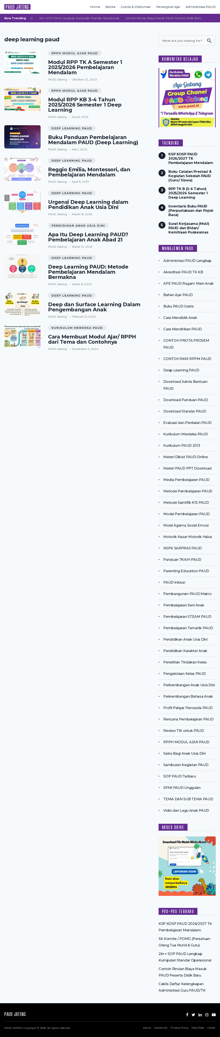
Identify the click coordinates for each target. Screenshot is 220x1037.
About (147, 1027)
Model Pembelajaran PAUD (186, 514)
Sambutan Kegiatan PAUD (185, 765)
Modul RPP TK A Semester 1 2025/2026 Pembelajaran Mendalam (85, 67)
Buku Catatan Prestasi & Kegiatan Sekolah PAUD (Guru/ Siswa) (189, 176)
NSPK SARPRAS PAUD (182, 548)
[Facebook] (187, 1014)
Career (211, 1027)
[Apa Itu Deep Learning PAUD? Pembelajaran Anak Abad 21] (22, 234)
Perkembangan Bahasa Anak (188, 696)
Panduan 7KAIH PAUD (182, 560)
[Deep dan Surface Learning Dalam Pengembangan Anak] (22, 304)
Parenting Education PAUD (186, 571)
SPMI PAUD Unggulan (182, 788)
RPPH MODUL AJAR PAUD (75, 53)
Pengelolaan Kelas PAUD (184, 674)
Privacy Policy (179, 1027)
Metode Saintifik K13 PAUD (186, 503)
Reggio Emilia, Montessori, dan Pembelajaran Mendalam (89, 172)
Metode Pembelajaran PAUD (187, 491)
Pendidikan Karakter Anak (185, 651)
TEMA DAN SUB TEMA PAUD (188, 799)
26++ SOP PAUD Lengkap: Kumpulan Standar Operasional (71, 18)
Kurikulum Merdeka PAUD (77, 327)
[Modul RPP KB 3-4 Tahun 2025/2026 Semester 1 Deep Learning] (22, 99)
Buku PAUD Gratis (178, 306)
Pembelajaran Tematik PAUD (188, 628)
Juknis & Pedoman (136, 7)
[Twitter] (193, 1014)
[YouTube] (214, 1014)
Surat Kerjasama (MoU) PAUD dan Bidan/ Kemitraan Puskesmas (188, 228)
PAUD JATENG (17, 7)
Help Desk (198, 1027)
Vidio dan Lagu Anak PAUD (186, 810)
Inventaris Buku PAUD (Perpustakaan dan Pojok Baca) (190, 210)
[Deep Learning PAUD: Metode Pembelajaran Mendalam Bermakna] (22, 266)
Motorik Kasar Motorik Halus (187, 537)
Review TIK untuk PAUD (183, 731)
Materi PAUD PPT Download (187, 468)
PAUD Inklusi (174, 582)
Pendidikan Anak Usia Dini (78, 225)
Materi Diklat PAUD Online (185, 457)
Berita (110, 7)
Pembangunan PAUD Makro (187, 594)
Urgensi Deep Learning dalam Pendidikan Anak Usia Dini (88, 204)
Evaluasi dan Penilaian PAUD (187, 423)
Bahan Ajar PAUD (177, 295)
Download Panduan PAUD (185, 400)
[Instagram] (206, 1014)
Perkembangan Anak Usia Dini (189, 685)
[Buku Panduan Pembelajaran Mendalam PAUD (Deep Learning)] (22, 136)
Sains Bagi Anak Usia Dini (184, 753)
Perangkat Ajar (168, 7)
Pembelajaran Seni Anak (183, 605)
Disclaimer (161, 1027)
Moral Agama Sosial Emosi (186, 525)
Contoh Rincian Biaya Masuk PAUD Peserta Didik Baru (155, 18)
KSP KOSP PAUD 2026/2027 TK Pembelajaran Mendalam (190, 158)
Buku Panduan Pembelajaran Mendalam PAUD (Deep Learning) (93, 140)
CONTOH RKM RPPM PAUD (187, 359)
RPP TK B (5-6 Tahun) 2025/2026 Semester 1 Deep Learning (188, 193)
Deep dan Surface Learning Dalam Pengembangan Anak (94, 307)
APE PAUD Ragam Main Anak (188, 283)
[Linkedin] (200, 1014)
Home (95, 7)
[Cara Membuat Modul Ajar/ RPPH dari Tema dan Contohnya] (22, 336)
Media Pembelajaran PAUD (186, 480)
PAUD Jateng (57, 79)
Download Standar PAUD (184, 411)
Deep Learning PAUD (72, 128)
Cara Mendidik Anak (180, 318)
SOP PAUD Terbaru (179, 776)
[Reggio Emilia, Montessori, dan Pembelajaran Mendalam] (22, 169)
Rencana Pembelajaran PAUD (188, 719)
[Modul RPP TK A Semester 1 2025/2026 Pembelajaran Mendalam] (22, 61)
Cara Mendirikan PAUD (182, 329)
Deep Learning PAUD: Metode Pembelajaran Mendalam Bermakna (88, 272)
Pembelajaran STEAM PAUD (187, 617)
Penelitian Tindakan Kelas (185, 662)
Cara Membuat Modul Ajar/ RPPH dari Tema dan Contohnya (92, 339)
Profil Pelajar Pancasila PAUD (187, 708)
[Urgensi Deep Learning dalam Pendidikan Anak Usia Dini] (22, 201)
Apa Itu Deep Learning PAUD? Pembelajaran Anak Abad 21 (88, 237)
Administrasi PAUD (201, 7)
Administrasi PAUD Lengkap (187, 261)
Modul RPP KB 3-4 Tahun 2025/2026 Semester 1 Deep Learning (85, 105)
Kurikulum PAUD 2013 (181, 446)
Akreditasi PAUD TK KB (183, 272)
